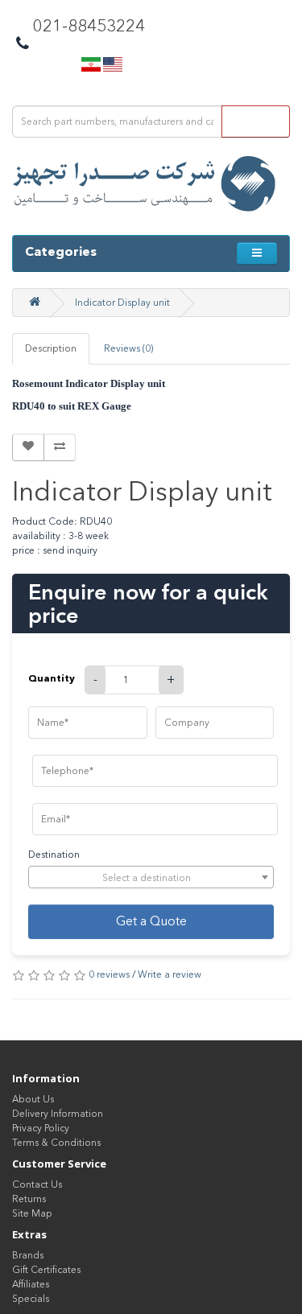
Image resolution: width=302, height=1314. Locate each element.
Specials (30, 1298)
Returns (29, 1199)
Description (51, 348)
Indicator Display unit (122, 302)
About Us (33, 1099)
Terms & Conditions (56, 1142)
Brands (27, 1255)
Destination (54, 854)
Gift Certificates (46, 1269)
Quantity (51, 678)
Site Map (32, 1213)
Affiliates (30, 1284)
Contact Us (37, 1184)
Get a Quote (151, 921)
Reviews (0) (128, 348)
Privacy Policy (40, 1128)
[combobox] (151, 877)
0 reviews (109, 974)
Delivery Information (57, 1113)
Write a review (169, 974)
